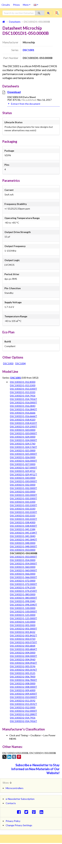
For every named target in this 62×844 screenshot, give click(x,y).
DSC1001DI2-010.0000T (23, 697)
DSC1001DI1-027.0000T (23, 467)
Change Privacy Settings (19, 825)
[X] (4, 757)
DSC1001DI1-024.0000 (22, 436)
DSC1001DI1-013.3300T (23, 388)
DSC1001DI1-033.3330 (22, 508)
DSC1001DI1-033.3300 (22, 501)
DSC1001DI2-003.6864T (23, 649)
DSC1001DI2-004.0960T (23, 662)
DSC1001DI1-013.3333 (22, 392)
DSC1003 (8, 363)
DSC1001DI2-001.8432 (22, 632)
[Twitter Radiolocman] (27, 811)
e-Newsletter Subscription (20, 798)
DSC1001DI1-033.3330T (23, 512)
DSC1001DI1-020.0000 (22, 429)
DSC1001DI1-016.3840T (23, 409)
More (27, 3)
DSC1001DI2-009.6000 (22, 690)
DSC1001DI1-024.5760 (22, 443)
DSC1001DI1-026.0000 (22, 457)
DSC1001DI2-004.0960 (22, 659)
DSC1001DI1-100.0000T (23, 611)
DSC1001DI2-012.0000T (23, 710)
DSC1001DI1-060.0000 (22, 566)
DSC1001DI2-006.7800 (22, 676)
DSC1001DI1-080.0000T (23, 597)
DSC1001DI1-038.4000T (23, 525)
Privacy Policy (13, 821)
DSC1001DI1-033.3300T (23, 505)
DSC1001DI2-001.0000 (22, 625)
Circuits (6, 4)
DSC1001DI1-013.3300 (22, 385)
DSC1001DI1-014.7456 (22, 395)
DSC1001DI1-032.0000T (23, 488)
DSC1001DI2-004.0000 (22, 652)
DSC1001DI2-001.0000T (23, 628)
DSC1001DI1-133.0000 (22, 621)
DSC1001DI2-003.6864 (22, 645)
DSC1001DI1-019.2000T (23, 426)
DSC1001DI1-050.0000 (22, 549)
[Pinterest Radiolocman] (35, 811)
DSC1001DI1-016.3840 (22, 405)
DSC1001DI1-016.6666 (22, 412)
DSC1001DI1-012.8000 (22, 381)
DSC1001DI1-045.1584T (23, 532)
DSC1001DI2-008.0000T (23, 686)
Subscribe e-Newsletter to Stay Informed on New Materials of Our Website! (35, 769)
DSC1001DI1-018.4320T (23, 423)
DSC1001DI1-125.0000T (23, 618)
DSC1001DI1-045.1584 (22, 529)
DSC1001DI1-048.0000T (23, 546)
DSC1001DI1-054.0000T (23, 563)
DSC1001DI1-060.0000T (23, 570)
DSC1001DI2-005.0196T (23, 669)
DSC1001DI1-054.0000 (22, 560)
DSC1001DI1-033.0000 (22, 491)
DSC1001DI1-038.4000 (22, 522)
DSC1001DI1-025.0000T (23, 453)
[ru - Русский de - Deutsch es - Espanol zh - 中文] (36, 4)
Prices (16, 4)
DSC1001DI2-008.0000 (22, 683)
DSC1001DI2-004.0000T (23, 656)
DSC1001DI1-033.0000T (23, 495)
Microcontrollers (14, 788)
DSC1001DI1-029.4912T (23, 474)
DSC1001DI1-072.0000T (23, 584)
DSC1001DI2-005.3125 (22, 673)
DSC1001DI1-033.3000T (23, 498)
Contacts (11, 803)
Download (14, 92)
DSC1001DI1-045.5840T (23, 539)
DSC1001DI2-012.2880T (23, 714)
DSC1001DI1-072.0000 (22, 580)
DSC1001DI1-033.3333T (23, 519)
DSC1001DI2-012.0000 (22, 707)
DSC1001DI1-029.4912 (22, 471)
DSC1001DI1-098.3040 (22, 601)
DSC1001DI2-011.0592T (23, 704)
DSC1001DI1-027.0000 (22, 464)
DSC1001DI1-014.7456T (23, 399)
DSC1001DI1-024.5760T (23, 447)
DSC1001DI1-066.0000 (22, 573)
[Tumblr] (14, 757)
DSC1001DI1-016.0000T (23, 402)
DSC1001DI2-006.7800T (23, 680)
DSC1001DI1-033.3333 (22, 515)
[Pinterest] (19, 757)
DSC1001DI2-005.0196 (22, 666)
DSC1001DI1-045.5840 (22, 536)
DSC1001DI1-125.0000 (22, 614)
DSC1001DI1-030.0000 (22, 477)
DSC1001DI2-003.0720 (22, 638)
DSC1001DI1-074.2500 (22, 587)
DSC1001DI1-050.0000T (23, 556)
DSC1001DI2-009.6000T (23, 693)
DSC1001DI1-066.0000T (23, 577)
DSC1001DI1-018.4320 (22, 419)
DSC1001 (28, 50)
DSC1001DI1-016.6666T (23, 416)
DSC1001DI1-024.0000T (23, 440)
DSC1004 (20, 363)
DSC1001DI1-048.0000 (22, 542)
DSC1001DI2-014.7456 (22, 717)
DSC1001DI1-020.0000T (23, 433)
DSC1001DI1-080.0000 (22, 594)
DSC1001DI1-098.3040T (23, 604)
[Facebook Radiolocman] (19, 811)
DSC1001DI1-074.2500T (23, 590)
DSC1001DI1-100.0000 (22, 608)
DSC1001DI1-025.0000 (22, 450)
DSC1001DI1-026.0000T (23, 460)
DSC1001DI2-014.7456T (23, 721)
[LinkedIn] (9, 757)
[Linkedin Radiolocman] (42, 811)
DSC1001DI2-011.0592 (22, 700)
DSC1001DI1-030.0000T (23, 481)
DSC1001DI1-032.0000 (22, 484)
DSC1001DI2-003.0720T (23, 642)
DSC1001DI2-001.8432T (23, 635)
